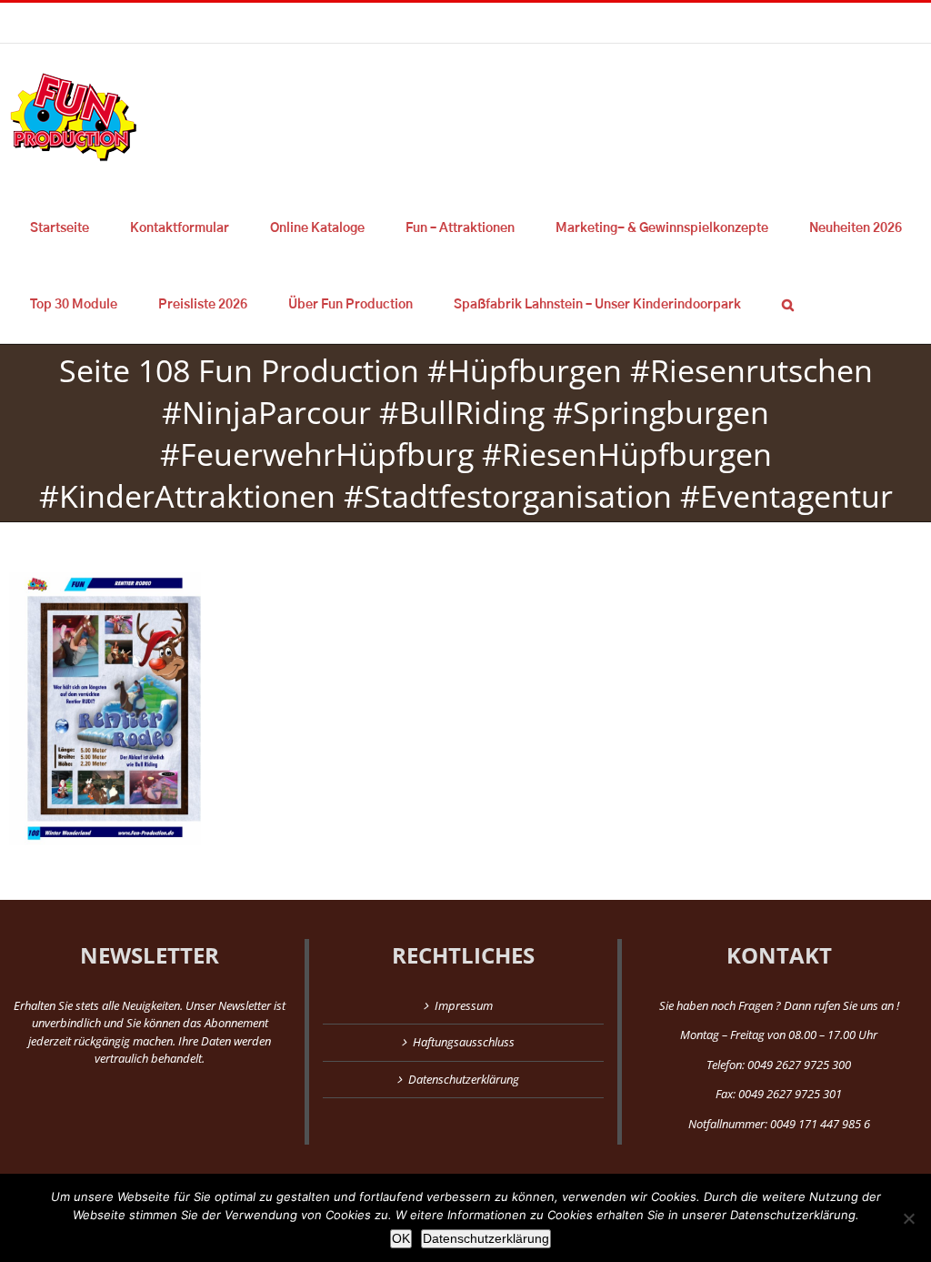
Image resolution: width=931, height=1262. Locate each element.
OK (401, 1238)
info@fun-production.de (282, 22)
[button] (787, 305)
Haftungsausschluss (464, 1042)
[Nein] (908, 1218)
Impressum (464, 1005)
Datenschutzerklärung (463, 1079)
